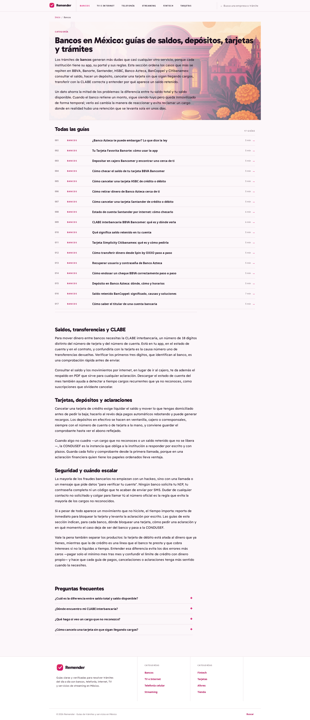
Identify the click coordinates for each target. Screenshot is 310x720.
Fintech (168, 5)
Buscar (250, 714)
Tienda (202, 692)
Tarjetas (185, 5)
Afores (202, 685)
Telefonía (128, 5)
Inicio (57, 17)
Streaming (149, 5)
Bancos (85, 5)
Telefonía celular (155, 685)
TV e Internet (105, 5)
